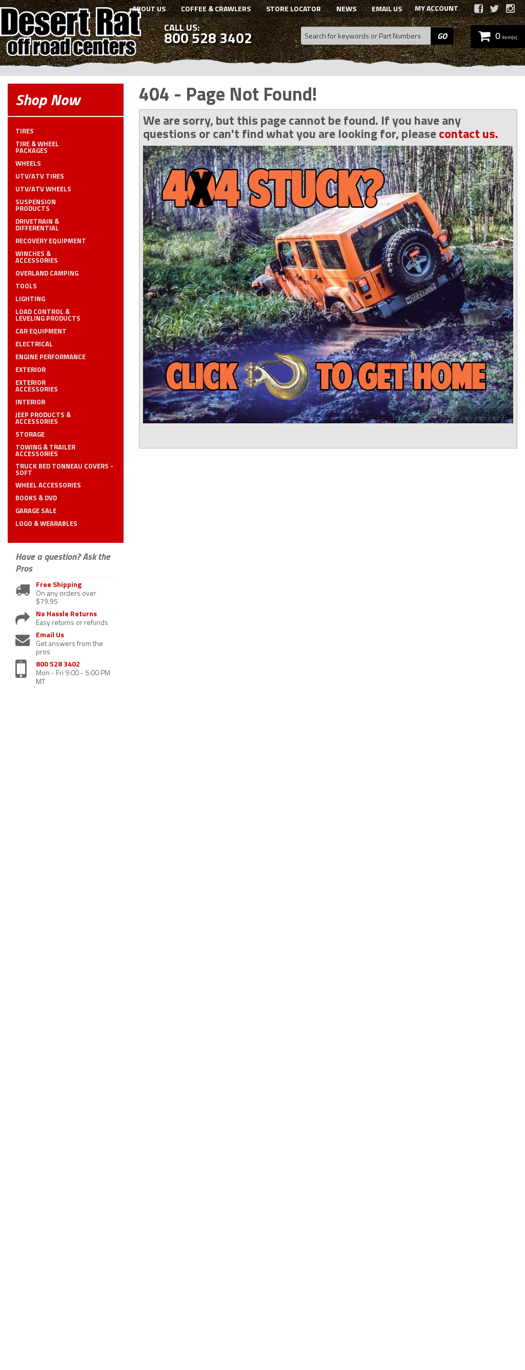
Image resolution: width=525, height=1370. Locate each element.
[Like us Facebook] (478, 9)
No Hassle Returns (66, 614)
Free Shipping (59, 584)
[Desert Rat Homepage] (70, 32)
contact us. (468, 133)
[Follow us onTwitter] (494, 9)
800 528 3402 (58, 664)
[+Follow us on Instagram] (510, 9)
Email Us (50, 635)
